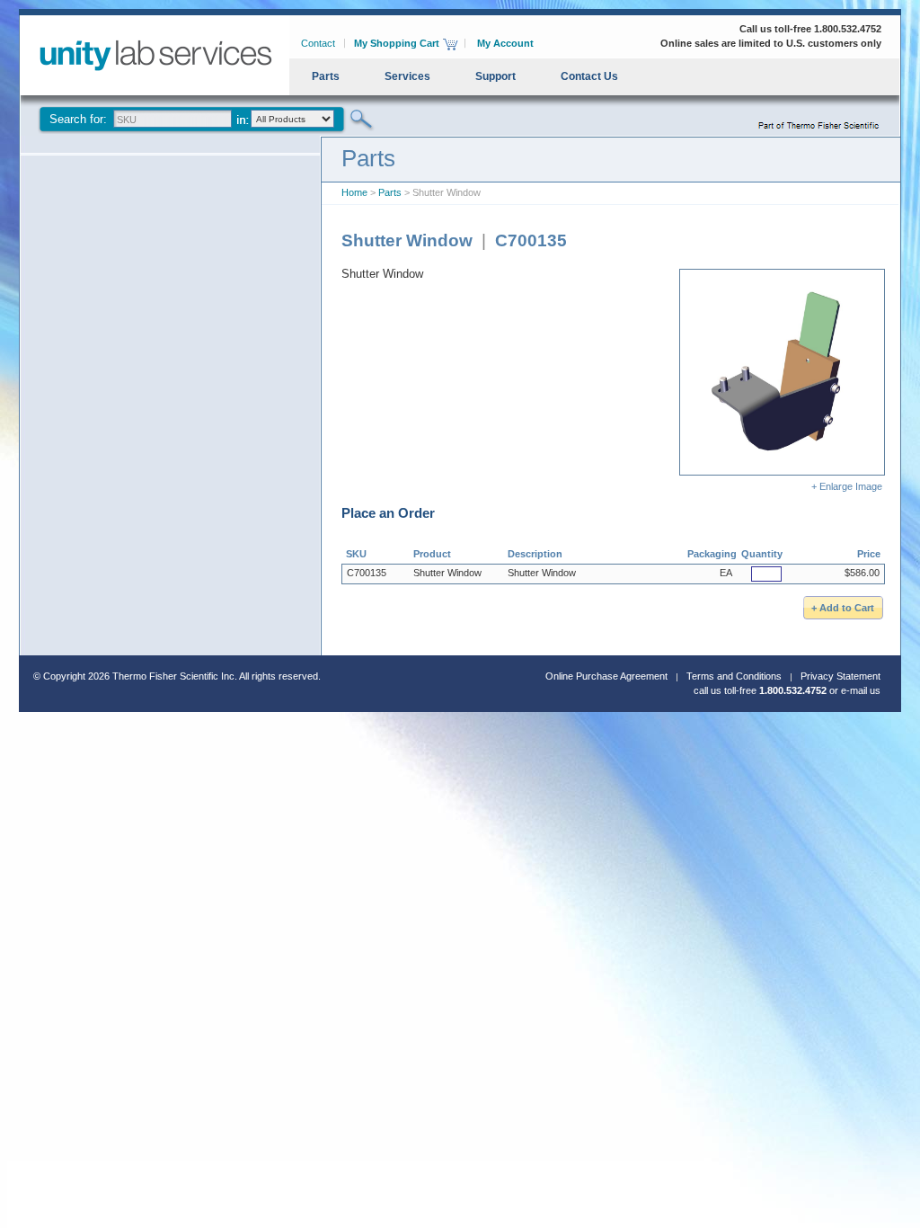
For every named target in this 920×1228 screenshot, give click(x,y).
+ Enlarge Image (848, 486)
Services (407, 76)
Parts (326, 76)
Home (354, 192)
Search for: (78, 119)
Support (495, 76)
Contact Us (589, 76)
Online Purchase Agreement (606, 676)
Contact (318, 43)
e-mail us (860, 690)
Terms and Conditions (734, 676)
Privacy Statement (840, 676)
